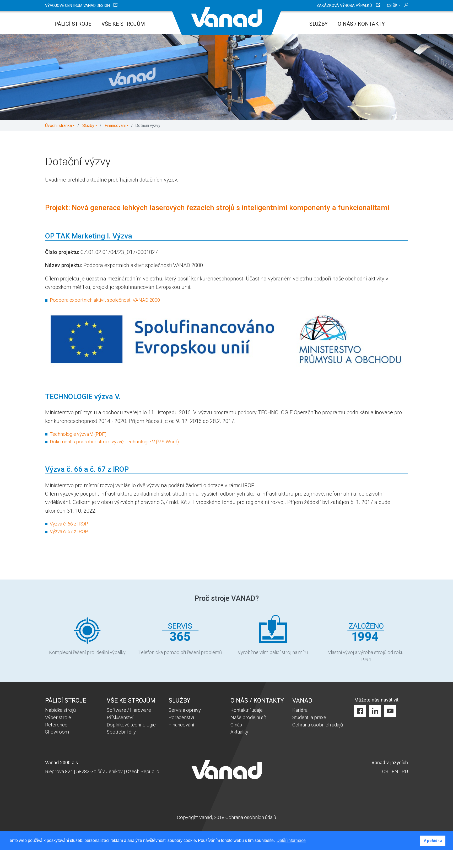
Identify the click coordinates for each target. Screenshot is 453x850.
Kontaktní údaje (246, 710)
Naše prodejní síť (248, 717)
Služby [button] (88, 125)
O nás (236, 724)
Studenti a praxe (309, 717)
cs (390, 5)
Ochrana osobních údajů (317, 724)
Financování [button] (115, 125)
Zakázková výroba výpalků (344, 5)
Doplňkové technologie (131, 724)
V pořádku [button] (433, 840)
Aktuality (239, 732)
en (395, 771)
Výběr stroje (58, 717)
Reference (56, 724)
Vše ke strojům (123, 24)
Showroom (57, 732)
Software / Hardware (129, 710)
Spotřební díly (121, 732)
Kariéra (300, 710)
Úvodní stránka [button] (58, 125)
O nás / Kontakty (361, 24)
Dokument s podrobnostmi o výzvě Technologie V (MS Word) (114, 441)
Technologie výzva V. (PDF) (78, 434)
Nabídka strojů (60, 710)
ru (405, 771)
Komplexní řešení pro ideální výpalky (87, 652)
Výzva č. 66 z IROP (69, 524)
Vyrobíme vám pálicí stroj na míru (273, 652)
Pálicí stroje (73, 24)
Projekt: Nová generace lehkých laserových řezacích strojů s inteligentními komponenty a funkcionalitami (217, 207)
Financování (181, 724)
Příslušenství (120, 717)
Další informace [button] (291, 840)
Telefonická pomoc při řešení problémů (180, 652)
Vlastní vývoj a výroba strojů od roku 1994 (365, 656)
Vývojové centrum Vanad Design (77, 5)
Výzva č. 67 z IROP (69, 531)
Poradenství (181, 717)
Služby (318, 24)
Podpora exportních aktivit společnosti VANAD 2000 (105, 300)
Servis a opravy (185, 710)
